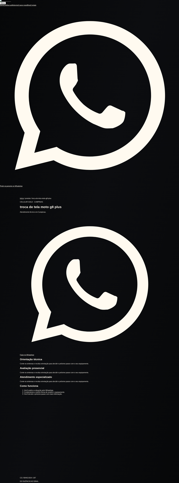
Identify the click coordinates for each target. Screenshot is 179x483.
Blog (28, 5)
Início (22, 198)
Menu (3, 3)
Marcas (9, 5)
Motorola (15, 5)
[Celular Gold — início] (5, 1)
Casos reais (22, 5)
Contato (33, 5)
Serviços (3, 5)
